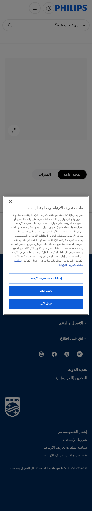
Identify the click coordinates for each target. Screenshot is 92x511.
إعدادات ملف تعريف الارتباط (46, 278)
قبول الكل (46, 303)
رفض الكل (46, 291)
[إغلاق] (10, 201)
